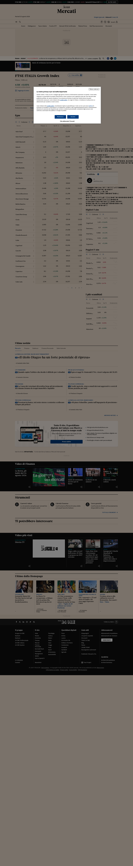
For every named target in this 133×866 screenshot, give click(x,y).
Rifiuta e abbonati (94, 89)
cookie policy (63, 100)
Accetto (73, 116)
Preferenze (60, 116)
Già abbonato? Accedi (67, 121)
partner (91, 106)
